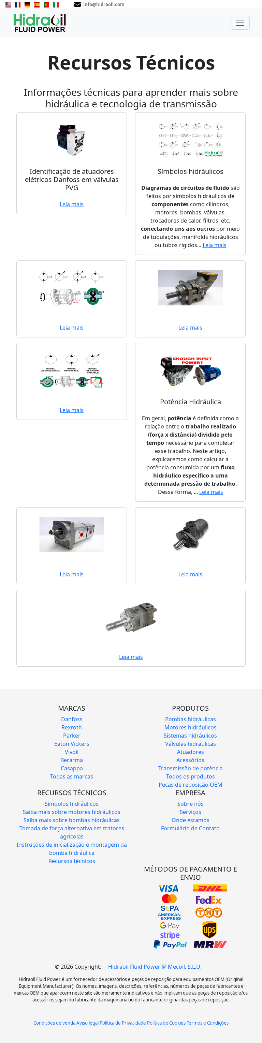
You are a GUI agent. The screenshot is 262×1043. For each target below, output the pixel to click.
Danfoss (72, 719)
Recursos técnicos (71, 861)
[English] (8, 4)
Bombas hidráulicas (190, 719)
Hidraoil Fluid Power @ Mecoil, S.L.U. (155, 966)
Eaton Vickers (71, 743)
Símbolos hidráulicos (72, 803)
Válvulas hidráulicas (190, 743)
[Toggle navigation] (240, 23)
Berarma (71, 760)
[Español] (37, 4)
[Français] (17, 4)
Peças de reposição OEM (190, 784)
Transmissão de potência (190, 768)
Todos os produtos (190, 776)
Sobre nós (190, 803)
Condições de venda (54, 1023)
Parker (72, 735)
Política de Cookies (166, 1023)
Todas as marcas (71, 776)
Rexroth (71, 727)
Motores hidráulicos (190, 727)
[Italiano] (56, 4)
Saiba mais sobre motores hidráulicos (71, 812)
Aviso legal (87, 1023)
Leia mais (72, 204)
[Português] (46, 4)
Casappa (72, 768)
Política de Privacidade (123, 1023)
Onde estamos (190, 820)
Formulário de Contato (190, 828)
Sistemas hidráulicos (190, 735)
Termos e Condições (208, 1023)
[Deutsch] (27, 4)
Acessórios (190, 760)
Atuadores (190, 752)
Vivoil (71, 752)
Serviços (190, 812)
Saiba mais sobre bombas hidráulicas (72, 820)
